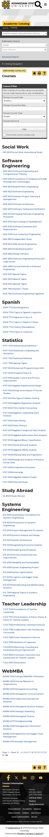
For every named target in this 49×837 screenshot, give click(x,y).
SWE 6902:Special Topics (15, 279)
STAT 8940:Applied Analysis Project (20, 477)
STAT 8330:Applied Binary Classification (22, 440)
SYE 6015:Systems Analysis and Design (21, 535)
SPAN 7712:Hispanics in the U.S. (17, 317)
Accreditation (27, 809)
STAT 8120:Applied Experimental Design (22, 386)
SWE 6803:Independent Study (17, 239)
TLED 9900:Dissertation (14, 663)
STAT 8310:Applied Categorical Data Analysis (24, 430)
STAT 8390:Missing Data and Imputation (22, 455)
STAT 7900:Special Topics (15, 363)
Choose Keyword (11, 121)
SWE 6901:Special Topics (14, 274)
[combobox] (24, 33)
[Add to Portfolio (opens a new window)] (34, 73)
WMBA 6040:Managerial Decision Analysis (23, 706)
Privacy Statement (14, 809)
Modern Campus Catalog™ (30, 833)
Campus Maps (35, 798)
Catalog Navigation (13, 64)
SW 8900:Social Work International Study (22, 152)
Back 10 (15, 752)
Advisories (37, 809)
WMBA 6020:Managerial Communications (23, 694)
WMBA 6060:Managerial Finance (18, 716)
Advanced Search (10, 57)
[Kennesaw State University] (17, 4)
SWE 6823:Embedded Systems (18, 249)
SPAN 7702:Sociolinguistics (16, 307)
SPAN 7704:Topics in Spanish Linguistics (22, 312)
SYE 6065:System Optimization (18, 572)
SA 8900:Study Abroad (14, 496)
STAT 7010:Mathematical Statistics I (20, 346)
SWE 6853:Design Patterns (16, 254)
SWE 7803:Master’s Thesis (15, 289)
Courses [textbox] (6, 45)
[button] (38, 4)
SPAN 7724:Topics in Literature (17, 332)
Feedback (25, 813)
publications (14, 828)
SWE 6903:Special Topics (15, 284)
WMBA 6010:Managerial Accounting (20, 689)
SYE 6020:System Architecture (17, 540)
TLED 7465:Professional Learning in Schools (24, 625)
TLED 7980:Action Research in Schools (21, 637)
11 (41, 752)
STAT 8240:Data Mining (14, 421)
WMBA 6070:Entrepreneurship (17, 721)
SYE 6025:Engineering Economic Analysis (22, 545)
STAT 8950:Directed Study (15, 482)
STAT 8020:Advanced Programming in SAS (23, 368)
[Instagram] (32, 777)
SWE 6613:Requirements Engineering (20, 187)
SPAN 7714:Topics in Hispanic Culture (20, 322)
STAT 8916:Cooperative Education (19, 467)
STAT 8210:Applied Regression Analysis (21, 403)
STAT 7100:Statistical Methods (17, 358)
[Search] (45, 50)
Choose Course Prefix (13, 97)
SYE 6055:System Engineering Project (21, 567)
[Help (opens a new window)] (44, 73)
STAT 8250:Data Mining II (15, 425)
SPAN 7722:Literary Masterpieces (19, 327)
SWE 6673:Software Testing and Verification (24, 209)
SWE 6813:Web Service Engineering (20, 244)
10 (38, 752)
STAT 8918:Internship (13, 472)
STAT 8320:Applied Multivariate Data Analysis (25, 435)
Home (5, 28)
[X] (16, 777)
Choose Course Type (12, 113)
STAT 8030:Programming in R (17, 373)
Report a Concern (14, 813)
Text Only (34, 816)
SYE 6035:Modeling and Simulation (19, 550)
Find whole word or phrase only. (21, 135)
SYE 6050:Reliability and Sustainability (21, 562)
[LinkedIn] (24, 777)
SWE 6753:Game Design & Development (22, 222)
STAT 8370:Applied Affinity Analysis (20, 450)
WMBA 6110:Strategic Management (20, 741)
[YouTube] (40, 777)
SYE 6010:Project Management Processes (23, 530)
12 (45, 752)
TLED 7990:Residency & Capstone (19, 642)
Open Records (36, 813)
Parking (32, 801)
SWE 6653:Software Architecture (18, 204)
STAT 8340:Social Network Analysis (20, 445)
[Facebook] (8, 777)
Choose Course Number (14, 105)
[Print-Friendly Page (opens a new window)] (39, 73)
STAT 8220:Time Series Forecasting (20, 408)
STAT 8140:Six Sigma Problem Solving (21, 398)
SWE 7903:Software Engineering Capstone (23, 294)
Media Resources (36, 804)
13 (3, 755)
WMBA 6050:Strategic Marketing (18, 711)
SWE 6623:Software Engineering (18, 191)
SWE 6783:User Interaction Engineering (22, 234)
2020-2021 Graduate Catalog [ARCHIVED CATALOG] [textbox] (21, 34)
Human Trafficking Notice (20, 816)
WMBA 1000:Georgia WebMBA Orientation (23, 676)
